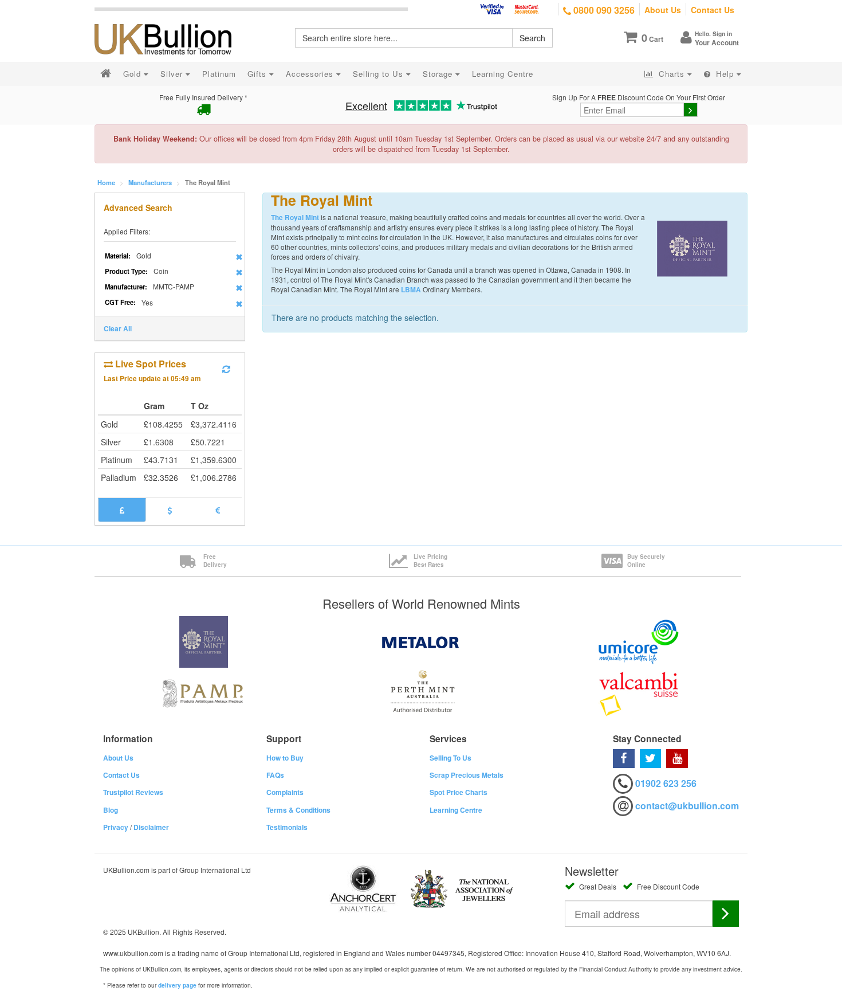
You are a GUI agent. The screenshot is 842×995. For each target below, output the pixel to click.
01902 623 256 (666, 783)
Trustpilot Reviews (133, 792)
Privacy (115, 827)
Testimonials (287, 827)
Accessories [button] (311, 73)
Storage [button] (439, 73)
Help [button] (725, 73)
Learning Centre (456, 810)
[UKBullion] (170, 20)
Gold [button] (133, 73)
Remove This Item (239, 257)
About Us (662, 9)
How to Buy (285, 758)
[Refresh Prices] (226, 369)
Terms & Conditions (298, 810)
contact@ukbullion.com (687, 805)
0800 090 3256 (603, 10)
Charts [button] (671, 73)
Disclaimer (151, 827)
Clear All (118, 328)
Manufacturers (150, 182)
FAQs (275, 775)
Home (106, 182)
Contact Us (712, 9)
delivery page (177, 985)
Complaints (285, 792)
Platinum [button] (219, 73)
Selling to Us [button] (379, 73)
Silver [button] (173, 73)
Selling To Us (450, 758)
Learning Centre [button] (502, 73)
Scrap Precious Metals (466, 775)
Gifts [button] (258, 73)
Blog (110, 810)
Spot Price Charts (458, 792)
